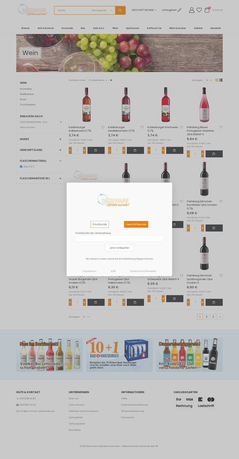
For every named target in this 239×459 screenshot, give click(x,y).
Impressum (89, 271)
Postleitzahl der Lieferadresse (93, 233)
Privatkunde (100, 224)
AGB (113, 271)
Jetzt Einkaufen (119, 247)
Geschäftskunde (136, 224)
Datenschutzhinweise (143, 271)
